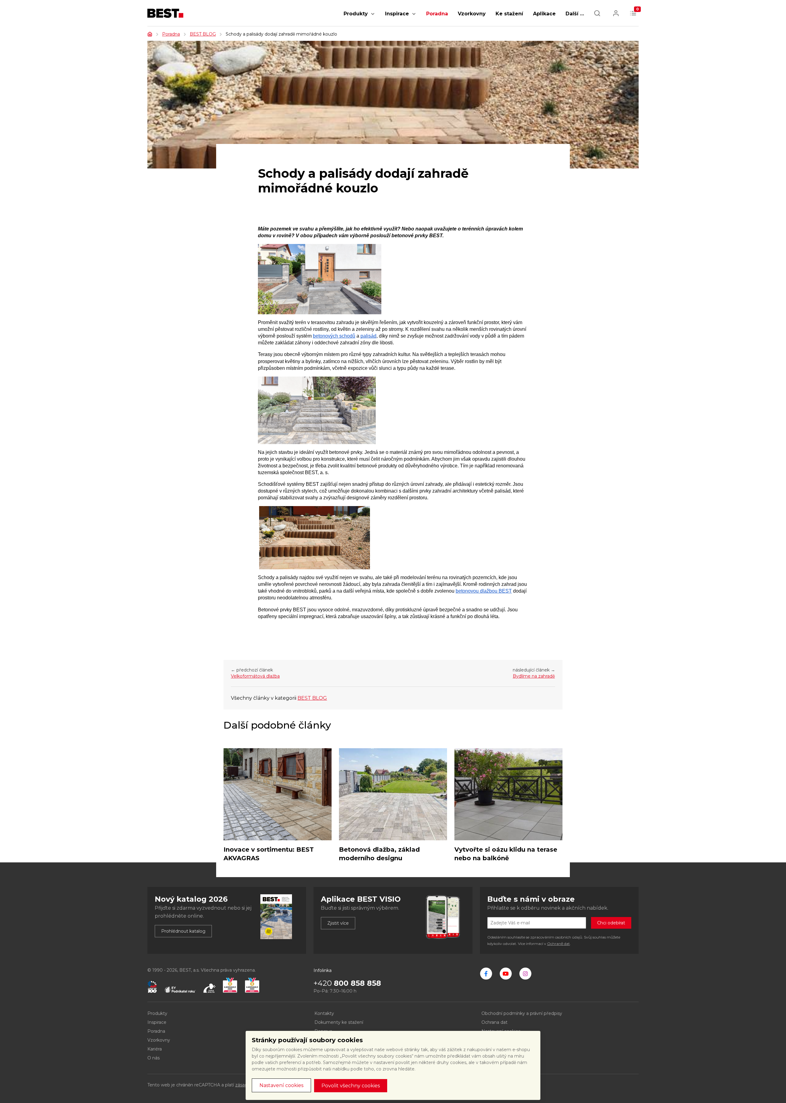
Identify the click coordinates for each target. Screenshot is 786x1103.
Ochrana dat (494, 1022)
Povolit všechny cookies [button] (350, 1086)
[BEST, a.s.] (486, 973)
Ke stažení (509, 14)
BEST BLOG (203, 34)
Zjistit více (338, 923)
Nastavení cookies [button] (281, 1085)
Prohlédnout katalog (183, 931)
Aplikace (544, 14)
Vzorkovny (472, 14)
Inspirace (397, 14)
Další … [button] (575, 14)
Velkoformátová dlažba (255, 676)
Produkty (356, 14)
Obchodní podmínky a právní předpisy (521, 1013)
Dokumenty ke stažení (338, 1022)
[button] (372, 17)
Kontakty (324, 1013)
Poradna (437, 14)
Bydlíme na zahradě (534, 676)
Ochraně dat (558, 943)
